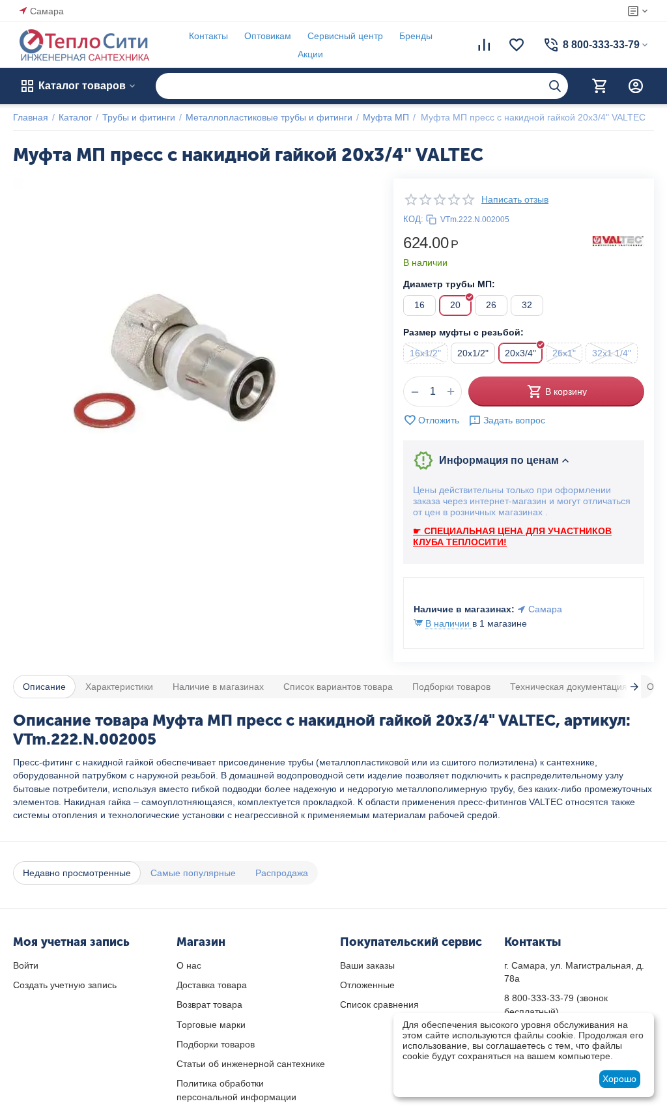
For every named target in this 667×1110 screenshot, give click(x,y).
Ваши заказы (367, 965)
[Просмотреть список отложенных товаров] (517, 45)
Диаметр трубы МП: (449, 284)
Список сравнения (379, 1004)
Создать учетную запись (65, 985)
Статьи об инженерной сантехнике (251, 1064)
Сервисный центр (345, 36)
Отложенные (367, 985)
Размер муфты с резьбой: (463, 332)
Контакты (208, 36)
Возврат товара (209, 1004)
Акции (310, 54)
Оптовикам (267, 36)
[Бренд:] (618, 240)
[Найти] (555, 86)
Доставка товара (212, 985)
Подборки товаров (216, 1044)
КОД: (413, 219)
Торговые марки (211, 1024)
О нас (189, 965)
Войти (25, 965)
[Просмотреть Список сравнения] (484, 45)
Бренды (416, 36)
